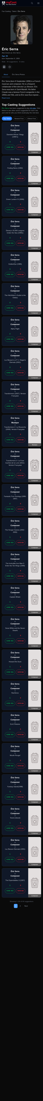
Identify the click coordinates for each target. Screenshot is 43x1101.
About (6, 74)
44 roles (33, 108)
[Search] (32, 3)
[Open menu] (38, 3)
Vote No (20, 147)
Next (26, 906)
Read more (6, 98)
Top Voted (7, 118)
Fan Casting (6, 11)
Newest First (19, 118)
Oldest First (31, 118)
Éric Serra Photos (18, 74)
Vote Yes (9, 147)
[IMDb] (4, 67)
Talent (14, 11)
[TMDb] (9, 67)
